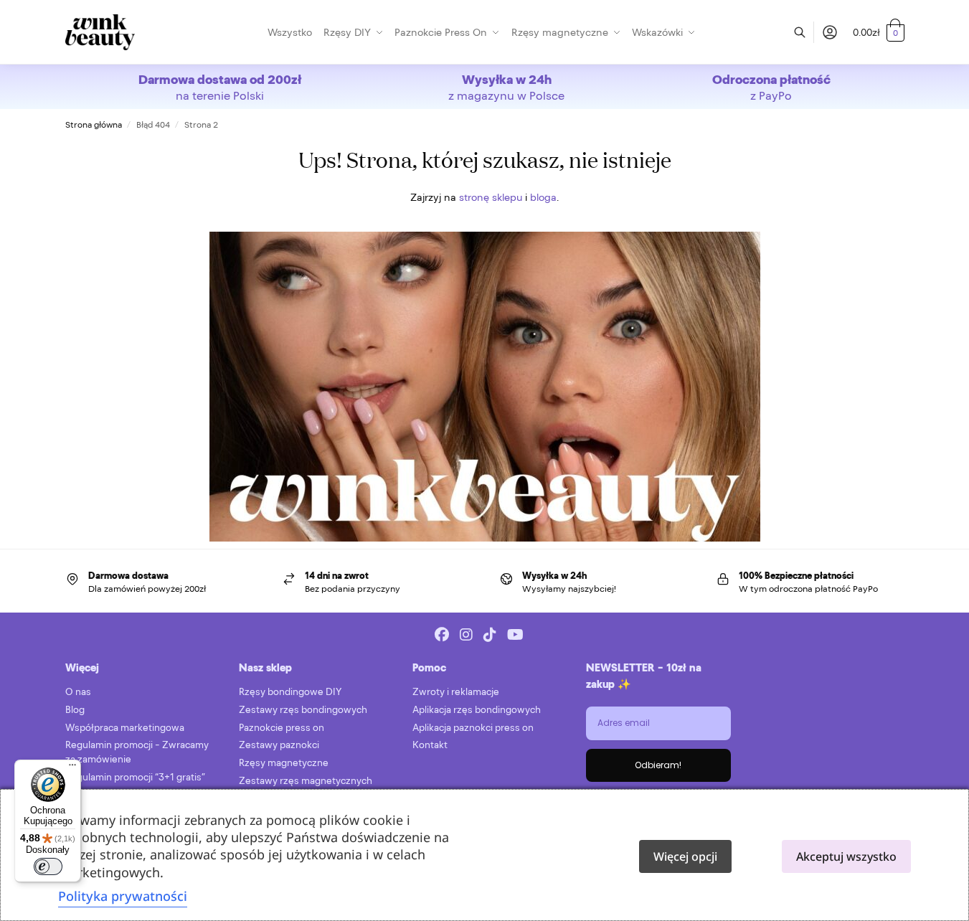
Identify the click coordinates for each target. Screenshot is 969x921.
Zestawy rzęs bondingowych (303, 709)
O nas (78, 691)
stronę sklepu (490, 197)
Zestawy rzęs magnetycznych (305, 780)
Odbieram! (658, 765)
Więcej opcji (685, 856)
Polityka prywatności (122, 896)
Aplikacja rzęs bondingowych (476, 709)
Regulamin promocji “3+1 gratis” (135, 777)
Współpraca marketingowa (124, 727)
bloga (543, 197)
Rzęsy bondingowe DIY (290, 691)
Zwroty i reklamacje (455, 691)
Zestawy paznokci (279, 745)
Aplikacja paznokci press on (473, 727)
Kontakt (430, 745)
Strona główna (93, 125)
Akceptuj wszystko (846, 856)
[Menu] (72, 768)
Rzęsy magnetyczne (283, 763)
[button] (878, 32)
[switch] (48, 866)
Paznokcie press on (281, 727)
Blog (75, 709)
